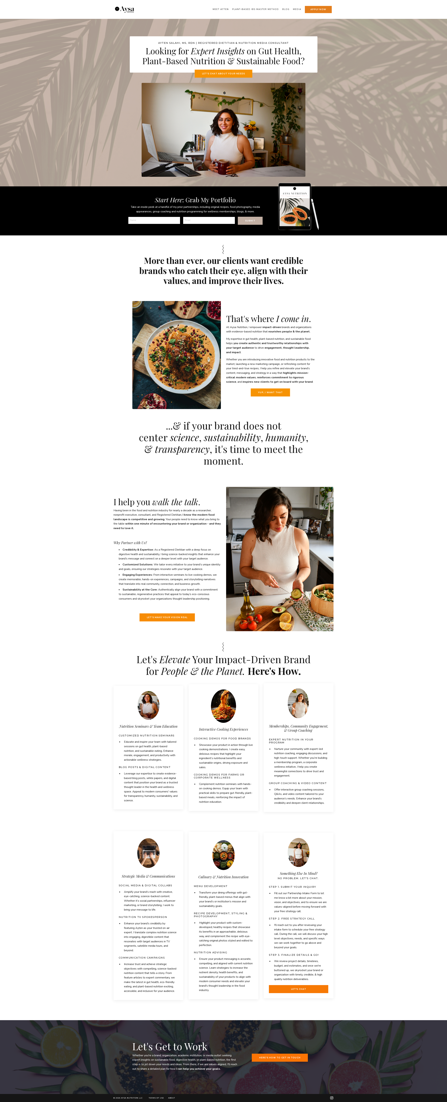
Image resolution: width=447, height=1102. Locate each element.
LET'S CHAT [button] (298, 989)
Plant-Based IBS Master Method (255, 9)
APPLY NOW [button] (318, 9)
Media (297, 9)
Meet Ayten (221, 9)
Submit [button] (250, 220)
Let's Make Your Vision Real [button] (167, 617)
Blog (286, 9)
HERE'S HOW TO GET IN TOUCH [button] (280, 1057)
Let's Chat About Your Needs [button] (223, 73)
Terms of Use (156, 1098)
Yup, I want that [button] (270, 392)
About (171, 1098)
